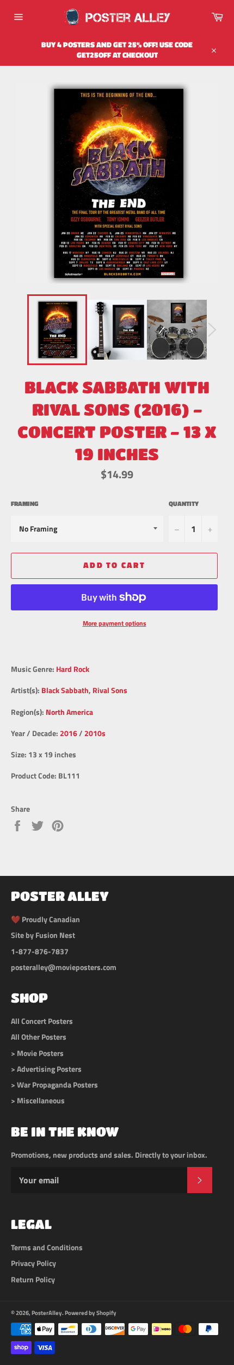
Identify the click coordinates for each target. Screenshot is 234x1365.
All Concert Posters (42, 1021)
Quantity (184, 504)
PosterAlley (47, 1312)
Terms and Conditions (47, 1247)
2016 (68, 733)
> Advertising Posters (46, 1068)
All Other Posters (38, 1036)
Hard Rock (72, 669)
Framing (24, 504)
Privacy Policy (33, 1263)
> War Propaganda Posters (54, 1084)
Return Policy (33, 1279)
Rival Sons (110, 690)
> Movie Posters (37, 1053)
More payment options (114, 623)
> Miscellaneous (38, 1100)
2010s (95, 733)
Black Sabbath (65, 690)
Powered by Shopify (90, 1312)
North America (69, 712)
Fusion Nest (55, 935)
